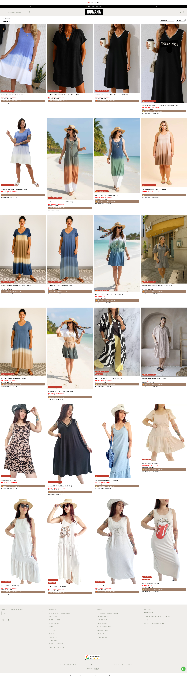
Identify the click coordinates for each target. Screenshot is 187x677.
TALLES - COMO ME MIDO (104, 627)
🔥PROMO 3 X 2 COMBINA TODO (93, 6)
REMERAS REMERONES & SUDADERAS (59, 613)
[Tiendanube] (93, 669)
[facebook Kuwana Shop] (8, 620)
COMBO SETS (53, 640)
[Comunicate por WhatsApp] (183, 669)
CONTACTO (100, 633)
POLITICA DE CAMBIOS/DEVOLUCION (107, 613)
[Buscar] (29, 12)
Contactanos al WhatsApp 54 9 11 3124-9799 (157, 616)
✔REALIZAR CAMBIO (102, 623)
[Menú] (3, 12)
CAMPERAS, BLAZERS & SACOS (58, 647)
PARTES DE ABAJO (54, 623)
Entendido (117, 674)
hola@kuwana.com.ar (150, 620)
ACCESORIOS (53, 637)
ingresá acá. (114, 664)
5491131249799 (148, 613)
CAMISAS (51, 627)
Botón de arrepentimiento (125, 664)
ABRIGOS (52, 633)
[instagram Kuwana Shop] (3, 620)
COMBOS (52, 630)
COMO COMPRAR (102, 620)
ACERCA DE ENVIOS (102, 630)
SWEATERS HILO (53, 616)
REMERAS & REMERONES (56, 644)
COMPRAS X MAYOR (102, 637)
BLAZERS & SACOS (54, 620)
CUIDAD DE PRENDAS (103, 616)
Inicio (2, 18)
